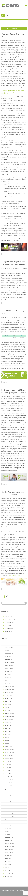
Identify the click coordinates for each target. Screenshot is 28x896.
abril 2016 (7, 831)
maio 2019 (7, 767)
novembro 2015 (8, 846)
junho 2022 (7, 674)
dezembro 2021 (8, 686)
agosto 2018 (8, 789)
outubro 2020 (8, 719)
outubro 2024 (8, 647)
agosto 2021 (8, 698)
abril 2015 (7, 867)
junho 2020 (7, 731)
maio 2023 (7, 656)
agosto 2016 (8, 819)
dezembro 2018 (8, 779)
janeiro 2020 (8, 746)
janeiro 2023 (8, 659)
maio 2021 (7, 704)
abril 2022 (7, 680)
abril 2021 (7, 707)
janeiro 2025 (8, 644)
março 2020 (7, 740)
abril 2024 (7, 650)
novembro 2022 (8, 662)
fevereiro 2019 (8, 773)
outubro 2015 (8, 849)
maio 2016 (7, 828)
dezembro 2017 (8, 813)
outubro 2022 (8, 665)
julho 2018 (7, 792)
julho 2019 (7, 764)
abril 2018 (7, 801)
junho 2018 (7, 795)
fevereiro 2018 (8, 807)
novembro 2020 (8, 716)
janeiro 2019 (8, 776)
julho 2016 (7, 822)
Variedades (7, 631)
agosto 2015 (8, 855)
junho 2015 (7, 861)
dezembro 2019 (8, 749)
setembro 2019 (8, 758)
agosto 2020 (8, 725)
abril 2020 (7, 737)
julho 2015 (7, 858)
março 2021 (7, 710)
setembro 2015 (8, 852)
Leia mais (5, 254)
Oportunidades (8, 628)
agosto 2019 (8, 761)
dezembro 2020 (8, 713)
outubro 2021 (8, 692)
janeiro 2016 (8, 840)
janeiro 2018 (8, 810)
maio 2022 (7, 677)
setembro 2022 (8, 668)
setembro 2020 (8, 722)
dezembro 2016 (8, 816)
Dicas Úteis (7, 616)
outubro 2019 (8, 755)
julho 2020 (7, 728)
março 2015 (7, 870)
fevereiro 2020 (8, 743)
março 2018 (7, 804)
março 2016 (7, 834)
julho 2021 (7, 701)
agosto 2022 (8, 671)
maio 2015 (7, 864)
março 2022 (7, 683)
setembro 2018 (8, 786)
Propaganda (14, 891)
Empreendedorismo (9, 622)
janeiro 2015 (8, 876)
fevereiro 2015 (8, 873)
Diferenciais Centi (9, 619)
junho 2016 (7, 825)
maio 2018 (7, 798)
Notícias (7, 625)
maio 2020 (7, 734)
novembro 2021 (8, 689)
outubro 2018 (8, 783)
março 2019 (7, 770)
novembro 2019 (8, 752)
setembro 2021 (8, 695)
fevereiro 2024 (8, 653)
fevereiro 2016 (8, 837)
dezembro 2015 (8, 843)
